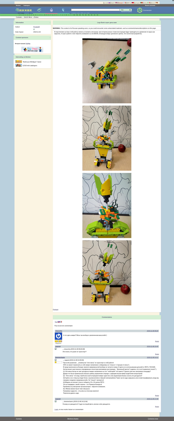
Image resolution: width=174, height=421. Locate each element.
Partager (55, 309)
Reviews (18, 5)
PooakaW (36, 27)
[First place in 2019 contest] (56, 341)
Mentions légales (72, 418)
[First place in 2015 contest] (55, 341)
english (113, 3)
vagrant (58, 346)
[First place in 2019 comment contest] (57, 341)
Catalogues (26, 5)
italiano (146, 3)
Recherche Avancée (126, 11)
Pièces (63, 10)
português (137, 3)
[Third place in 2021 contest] (61, 341)
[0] (61, 322)
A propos (19, 418)
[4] (59, 322)
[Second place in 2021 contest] (60, 341)
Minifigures (51, 10)
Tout (56, 322)
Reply (157, 341)
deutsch (153, 3)
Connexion (147, 10)
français (120, 3)
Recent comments (150, 5)
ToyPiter (28, 43)
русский (106, 3)
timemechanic (60, 357)
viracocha (58, 331)
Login (56, 409)
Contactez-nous (153, 418)
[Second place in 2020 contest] (58, 341)
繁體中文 (129, 3)
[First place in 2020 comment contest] (59, 341)
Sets (39, 10)
